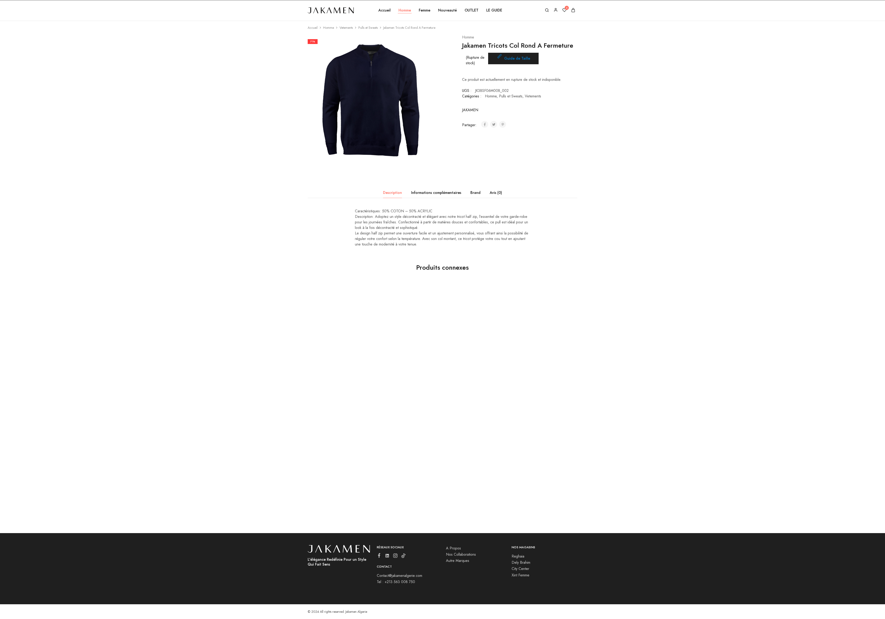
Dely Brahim (521, 562)
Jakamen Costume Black (395, 371)
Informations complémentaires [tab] (436, 192)
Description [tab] (392, 192)
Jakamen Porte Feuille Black (533, 371)
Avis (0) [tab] (496, 192)
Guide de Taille (517, 58)
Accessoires (450, 365)
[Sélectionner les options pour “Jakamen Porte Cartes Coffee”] (460, 351)
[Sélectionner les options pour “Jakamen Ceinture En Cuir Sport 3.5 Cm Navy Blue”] (393, 460)
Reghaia (518, 556)
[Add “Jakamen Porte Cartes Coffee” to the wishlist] (484, 351)
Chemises (314, 365)
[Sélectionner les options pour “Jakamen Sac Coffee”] (325, 460)
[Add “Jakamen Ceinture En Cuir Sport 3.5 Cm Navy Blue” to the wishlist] (416, 460)
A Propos (453, 548)
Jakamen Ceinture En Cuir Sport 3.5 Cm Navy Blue (405, 483)
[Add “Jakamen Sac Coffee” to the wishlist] (349, 460)
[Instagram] (395, 556)
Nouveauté (447, 10)
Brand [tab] (475, 192)
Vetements (346, 27)
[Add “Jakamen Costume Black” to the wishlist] (416, 351)
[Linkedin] (387, 556)
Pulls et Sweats (368, 27)
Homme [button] (404, 10)
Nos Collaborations (461, 554)
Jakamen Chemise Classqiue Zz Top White (337, 373)
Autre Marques (457, 560)
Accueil (384, 10)
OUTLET (471, 10)
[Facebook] (379, 556)
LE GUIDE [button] (494, 10)
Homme (328, 27)
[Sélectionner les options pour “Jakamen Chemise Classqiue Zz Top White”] (325, 351)
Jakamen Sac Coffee (324, 480)
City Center (520, 568)
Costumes (381, 365)
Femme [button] (424, 10)
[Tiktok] (403, 556)
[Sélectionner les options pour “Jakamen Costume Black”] (393, 351)
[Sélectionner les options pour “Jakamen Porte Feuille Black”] (527, 351)
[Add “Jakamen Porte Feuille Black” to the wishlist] (551, 351)
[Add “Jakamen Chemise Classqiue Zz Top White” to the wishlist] (349, 351)
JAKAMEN (470, 110)
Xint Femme (520, 575)
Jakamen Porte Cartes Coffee (467, 371)
